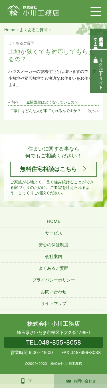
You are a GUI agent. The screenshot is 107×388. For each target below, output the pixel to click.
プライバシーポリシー (53, 280)
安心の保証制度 (53, 244)
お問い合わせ (53, 291)
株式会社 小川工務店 (53, 323)
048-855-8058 (53, 342)
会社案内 (53, 256)
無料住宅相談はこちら (48, 168)
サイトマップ (53, 303)
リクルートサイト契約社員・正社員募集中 (101, 71)
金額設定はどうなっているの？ (52, 102)
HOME (53, 221)
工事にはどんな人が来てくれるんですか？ (45, 111)
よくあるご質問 (53, 268)
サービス (53, 233)
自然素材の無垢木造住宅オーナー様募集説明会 (98, 38)
